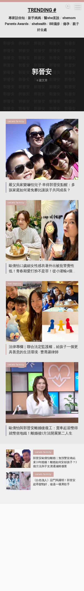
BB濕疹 (54, 24)
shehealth (39, 24)
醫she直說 (51, 18)
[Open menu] (78, 7)
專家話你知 (17, 18)
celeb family (16, 121)
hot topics (14, 283)
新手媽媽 (34, 18)
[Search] (68, 6)
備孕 (66, 24)
